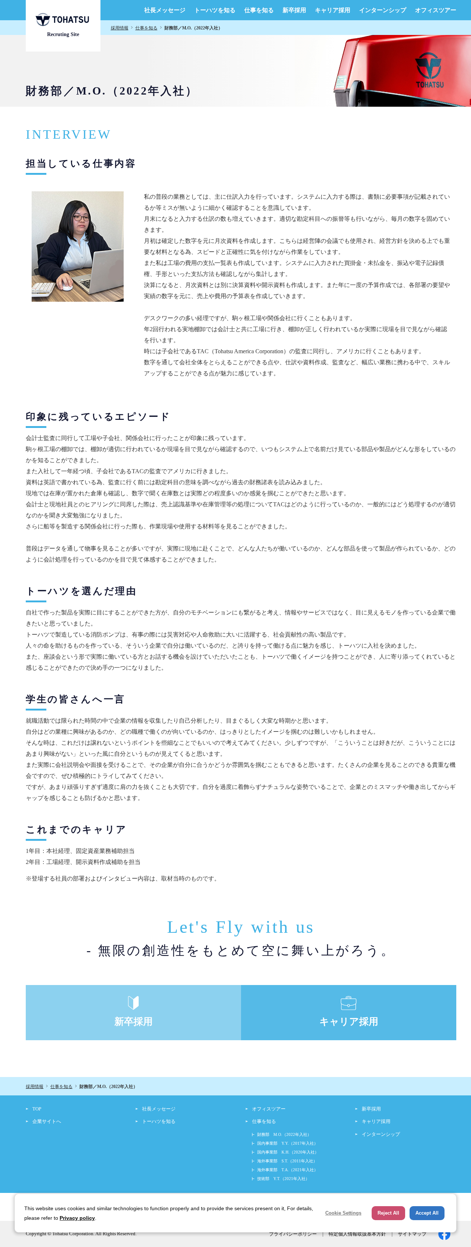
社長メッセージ (164, 10)
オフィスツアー (435, 10)
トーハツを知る (215, 10)
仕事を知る (259, 10)
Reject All (388, 1213)
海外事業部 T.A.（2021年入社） (287, 1170)
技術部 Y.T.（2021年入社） (283, 1178)
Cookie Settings (343, 1213)
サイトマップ (412, 1234)
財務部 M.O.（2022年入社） (284, 1134)
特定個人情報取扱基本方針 (357, 1234)
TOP (36, 1109)
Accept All (427, 1213)
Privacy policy (77, 1218)
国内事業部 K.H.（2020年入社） (288, 1152)
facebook (444, 1233)
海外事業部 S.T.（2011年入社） (287, 1161)
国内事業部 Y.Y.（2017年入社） (287, 1143)
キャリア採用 (332, 10)
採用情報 (119, 28)
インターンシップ (382, 10)
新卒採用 (294, 10)
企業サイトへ (46, 1121)
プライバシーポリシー (293, 1234)
